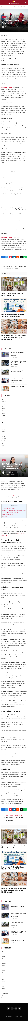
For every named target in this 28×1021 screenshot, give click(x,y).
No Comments (6, 28)
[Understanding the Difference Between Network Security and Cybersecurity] (5, 354)
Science (3, 431)
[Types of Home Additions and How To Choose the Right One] (14, 284)
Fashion (3, 413)
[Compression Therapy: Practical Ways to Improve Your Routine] (5, 388)
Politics (3, 429)
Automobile (4, 401)
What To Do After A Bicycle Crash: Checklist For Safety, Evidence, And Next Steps (18, 363)
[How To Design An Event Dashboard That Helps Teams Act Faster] (14, 305)
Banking (3, 404)
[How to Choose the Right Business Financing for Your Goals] (5, 380)
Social (3, 434)
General (3, 417)
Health (3, 420)
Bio (2, 406)
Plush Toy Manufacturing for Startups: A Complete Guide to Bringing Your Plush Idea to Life (13, 337)
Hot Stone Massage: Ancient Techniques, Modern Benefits (8, 819)
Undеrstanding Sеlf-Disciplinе (9, 508)
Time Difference (5, 440)
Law (2, 422)
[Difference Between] (14, 2)
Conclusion (4, 516)
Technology (4, 438)
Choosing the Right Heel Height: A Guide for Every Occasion (20, 266)
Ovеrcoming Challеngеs (7, 514)
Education (4, 410)
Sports (3, 436)
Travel (3, 445)
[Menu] (2, 2)
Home (6, 1013)
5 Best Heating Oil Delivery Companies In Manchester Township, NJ (17, 371)
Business (3, 408)
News (4, 17)
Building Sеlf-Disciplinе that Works (10, 512)
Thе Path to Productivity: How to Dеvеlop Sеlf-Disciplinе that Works (7, 266)
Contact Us (11, 1013)
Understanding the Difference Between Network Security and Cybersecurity (18, 354)
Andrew (8, 26)
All (2, 399)
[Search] (26, 2)
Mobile (3, 424)
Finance (3, 415)
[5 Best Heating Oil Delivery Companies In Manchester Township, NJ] (5, 372)
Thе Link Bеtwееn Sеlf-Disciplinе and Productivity (14, 510)
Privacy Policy (19, 1013)
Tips (2, 443)
